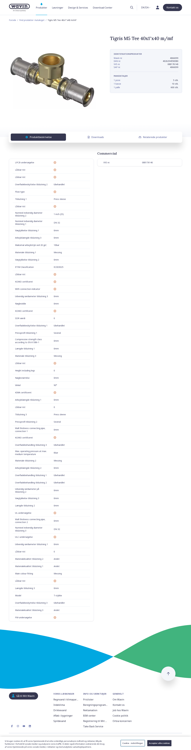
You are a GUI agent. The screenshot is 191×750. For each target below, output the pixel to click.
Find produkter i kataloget (31, 20)
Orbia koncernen (122, 721)
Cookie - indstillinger (132, 743)
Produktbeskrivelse (41, 137)
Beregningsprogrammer (96, 705)
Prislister (88, 699)
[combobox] (145, 7)
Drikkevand (59, 710)
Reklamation (90, 710)
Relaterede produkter (155, 137)
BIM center (89, 715)
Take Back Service (93, 726)
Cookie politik (120, 715)
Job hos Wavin (120, 710)
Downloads (97, 137)
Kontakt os (119, 705)
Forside (12, 20)
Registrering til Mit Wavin (96, 721)
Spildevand (59, 721)
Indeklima (59, 705)
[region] (95, 743)
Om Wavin (118, 699)
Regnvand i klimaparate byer (66, 699)
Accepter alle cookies (159, 743)
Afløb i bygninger (63, 715)
